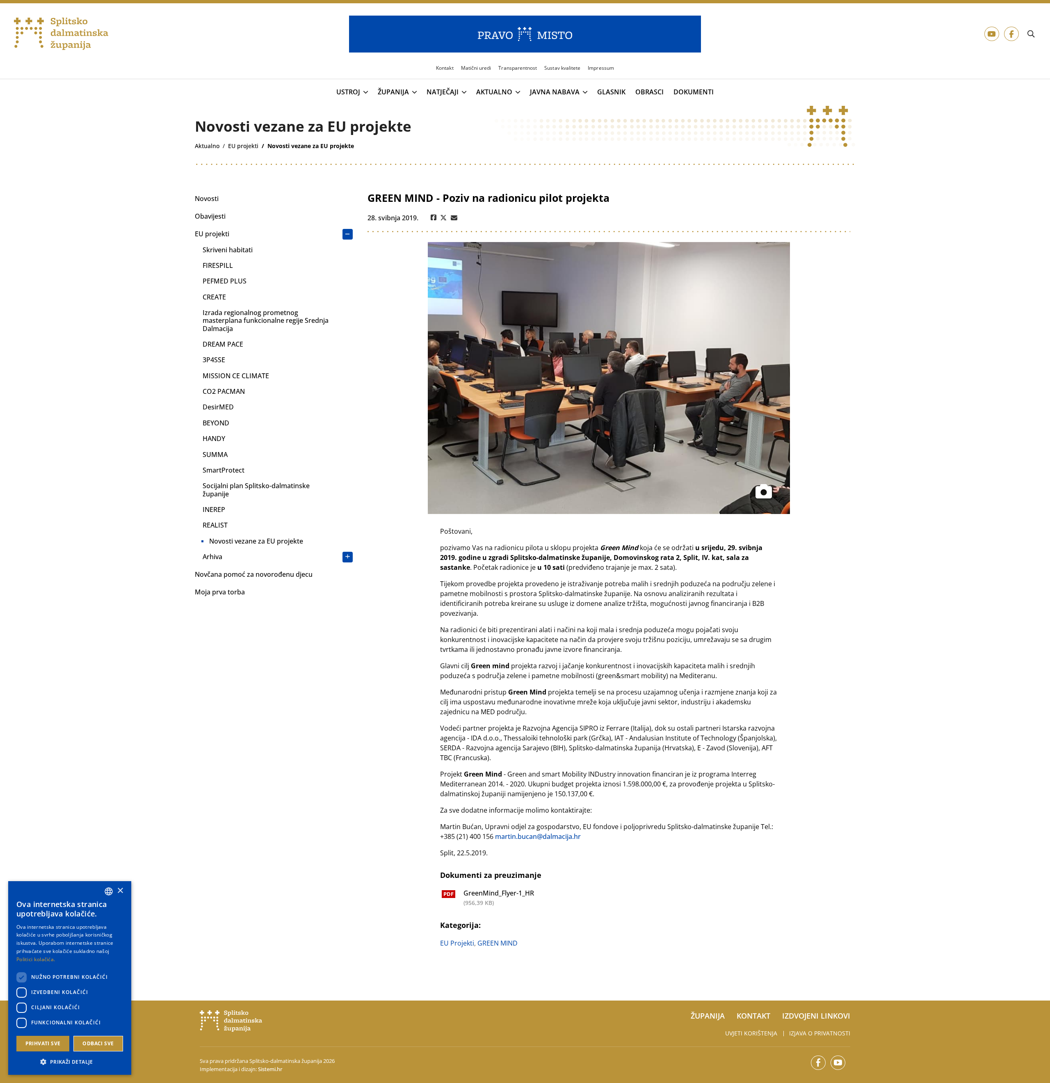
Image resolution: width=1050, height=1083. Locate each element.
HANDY (214, 438)
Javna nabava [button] (555, 92)
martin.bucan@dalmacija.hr (538, 836)
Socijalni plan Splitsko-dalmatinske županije (256, 489)
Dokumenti (693, 92)
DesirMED (218, 406)
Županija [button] (393, 92)
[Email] (454, 217)
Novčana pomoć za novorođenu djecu (254, 574)
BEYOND (216, 422)
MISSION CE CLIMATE (236, 375)
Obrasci (649, 92)
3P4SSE (214, 359)
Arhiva (212, 556)
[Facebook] (433, 217)
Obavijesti (210, 216)
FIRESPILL (218, 265)
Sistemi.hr (270, 1069)
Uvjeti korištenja (751, 1033)
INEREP (214, 509)
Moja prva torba (220, 591)
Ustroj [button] (348, 92)
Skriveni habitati (228, 249)
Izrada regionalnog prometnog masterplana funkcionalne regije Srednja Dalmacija (266, 320)
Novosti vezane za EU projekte (256, 541)
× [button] (120, 891)
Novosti (207, 198)
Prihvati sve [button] (43, 1043)
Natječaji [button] (443, 92)
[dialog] (69, 978)
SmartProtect (223, 470)
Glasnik (611, 92)
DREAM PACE (223, 344)
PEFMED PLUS (225, 281)
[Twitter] (444, 217)
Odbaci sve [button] (98, 1043)
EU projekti (212, 233)
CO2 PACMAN (224, 391)
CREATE (214, 297)
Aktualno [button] (494, 92)
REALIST (215, 525)
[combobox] (109, 891)
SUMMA (215, 454)
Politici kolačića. (35, 959)
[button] (69, 1062)
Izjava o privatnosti (819, 1033)
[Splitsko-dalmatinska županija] (61, 34)
